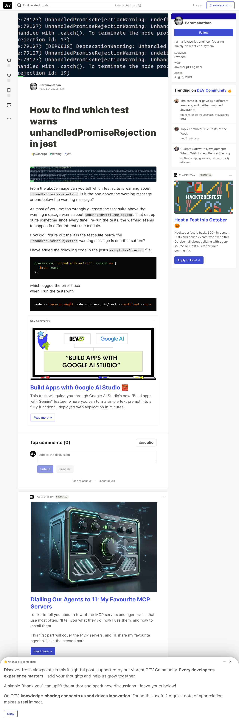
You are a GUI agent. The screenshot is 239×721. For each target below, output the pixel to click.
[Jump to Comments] (9, 77)
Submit (45, 469)
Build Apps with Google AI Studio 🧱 (79, 387)
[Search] (19, 5)
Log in (197, 5)
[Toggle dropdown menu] (154, 321)
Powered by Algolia (126, 5)
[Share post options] (9, 118)
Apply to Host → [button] (189, 260)
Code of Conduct (82, 480)
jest (68, 154)
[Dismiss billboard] (230, 662)
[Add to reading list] (9, 92)
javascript (39, 154)
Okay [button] (10, 714)
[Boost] (9, 105)
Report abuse (106, 480)
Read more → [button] (42, 417)
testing (56, 154)
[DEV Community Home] (7, 5)
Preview (65, 469)
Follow (203, 32)
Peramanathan (50, 85)
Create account (220, 5)
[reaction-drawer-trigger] (9, 62)
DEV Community (211, 90)
